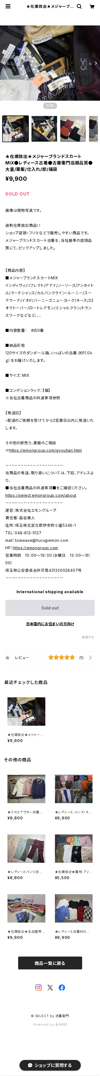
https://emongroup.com (35, 547)
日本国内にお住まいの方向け (50, 624)
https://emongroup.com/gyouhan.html (45, 450)
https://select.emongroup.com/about (40, 495)
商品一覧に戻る (50, 963)
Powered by (44, 1024)
